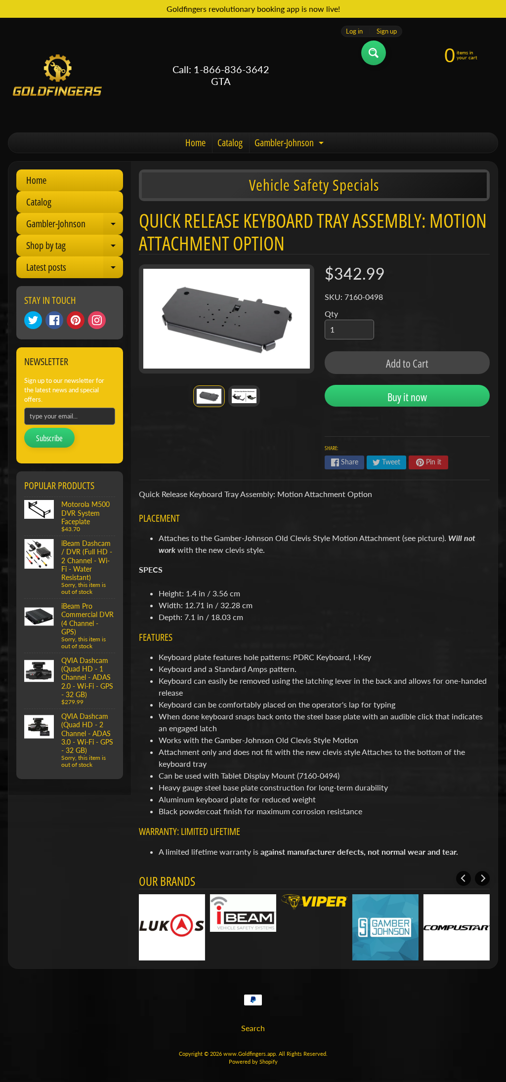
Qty (331, 313)
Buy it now (407, 396)
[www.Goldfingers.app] (57, 75)
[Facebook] (54, 320)
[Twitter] (33, 320)
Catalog (230, 142)
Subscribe (49, 438)
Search (253, 1028)
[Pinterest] (75, 320)
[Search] (373, 53)
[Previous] (463, 878)
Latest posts (74, 269)
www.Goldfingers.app (249, 1053)
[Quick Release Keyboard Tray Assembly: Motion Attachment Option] (209, 396)
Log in (354, 31)
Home (195, 142)
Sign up (387, 31)
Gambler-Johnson (290, 144)
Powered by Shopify (253, 1061)
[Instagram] (97, 320)
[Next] (482, 878)
